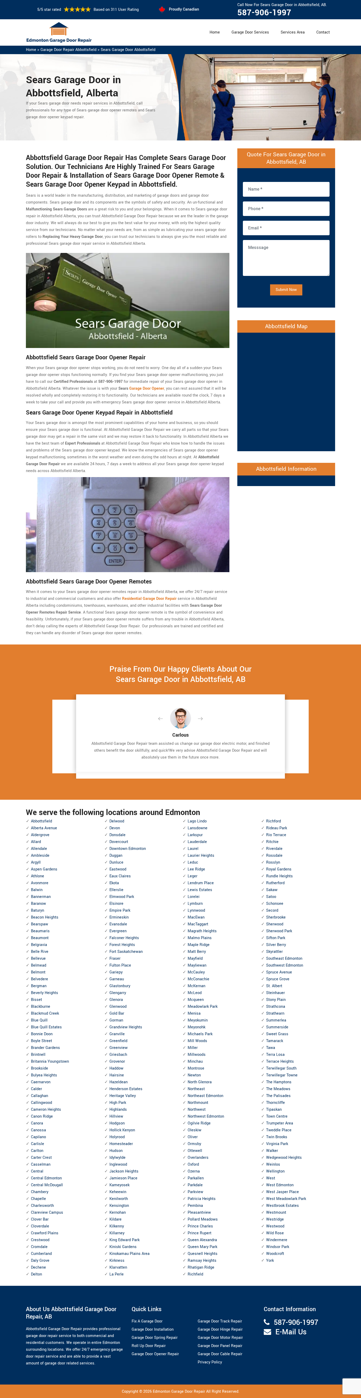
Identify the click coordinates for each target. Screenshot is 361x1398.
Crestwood (40, 1240)
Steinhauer (275, 993)
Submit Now (286, 290)
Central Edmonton (46, 1178)
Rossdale (274, 855)
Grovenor (117, 1061)
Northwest (197, 1109)
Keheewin (117, 1192)
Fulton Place (120, 965)
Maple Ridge (199, 945)
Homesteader (121, 1144)
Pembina (195, 1205)
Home (215, 32)
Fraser (115, 958)
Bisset (36, 999)
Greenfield (118, 1041)
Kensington (119, 1205)
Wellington (275, 1171)
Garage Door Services (250, 32)
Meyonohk (196, 1027)
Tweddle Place (278, 1130)
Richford (273, 821)
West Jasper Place (282, 1192)
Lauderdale (197, 842)
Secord (272, 910)
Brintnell (38, 1054)
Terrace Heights (280, 1061)
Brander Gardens (45, 1048)
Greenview (118, 1048)
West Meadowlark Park (286, 1199)
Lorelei (194, 897)
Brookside (39, 1068)
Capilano (38, 1137)
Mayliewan (197, 965)
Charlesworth (42, 1205)
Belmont (38, 972)
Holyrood (117, 1137)
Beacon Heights (44, 917)
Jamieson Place (123, 1178)
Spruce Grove (277, 979)
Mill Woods (197, 1041)
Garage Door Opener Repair (155, 1354)
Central (37, 1171)
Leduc (193, 862)
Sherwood (274, 924)
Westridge (275, 1219)
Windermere (276, 1240)
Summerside (277, 1027)
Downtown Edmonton (127, 848)
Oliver (193, 1137)
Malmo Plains (200, 938)
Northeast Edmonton (205, 1096)
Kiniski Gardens (123, 1247)
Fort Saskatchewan (126, 951)
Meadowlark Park (202, 1006)
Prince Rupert (199, 1233)
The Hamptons (278, 1082)
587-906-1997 (264, 12)
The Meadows (278, 1089)
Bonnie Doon (42, 1034)
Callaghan (39, 1096)
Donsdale (117, 835)
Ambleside (40, 855)
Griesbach (118, 1054)
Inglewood (118, 1164)
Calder (36, 1089)
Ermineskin (119, 917)
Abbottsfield (41, 821)
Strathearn (275, 1013)
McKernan (196, 986)
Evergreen (118, 931)
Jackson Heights (123, 1171)
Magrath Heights (202, 931)
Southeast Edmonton (284, 958)
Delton (36, 1274)
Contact (323, 32)
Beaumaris (40, 931)
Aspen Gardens (44, 869)
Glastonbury (119, 986)
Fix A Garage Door (147, 1321)
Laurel (193, 848)
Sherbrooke (276, 917)
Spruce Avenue (279, 972)
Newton (194, 1075)
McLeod (195, 993)
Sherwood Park (279, 931)
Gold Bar (116, 1013)
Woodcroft (275, 1253)
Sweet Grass (277, 1034)
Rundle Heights (279, 876)
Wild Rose (275, 1233)
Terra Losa (275, 1054)
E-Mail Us (291, 1332)
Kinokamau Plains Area (129, 1253)
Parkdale (195, 1185)
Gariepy (116, 972)
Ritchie (272, 842)
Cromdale (39, 1247)
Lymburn (195, 903)
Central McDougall (47, 1185)
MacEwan (196, 917)
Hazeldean (118, 1082)
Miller (193, 1048)
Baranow (38, 903)
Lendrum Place (201, 883)
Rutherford (275, 883)
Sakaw (271, 890)
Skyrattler (274, 951)
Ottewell (195, 1151)
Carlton (37, 1151)
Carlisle (37, 1144)
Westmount (276, 1212)
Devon (114, 828)
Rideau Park (276, 828)
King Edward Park (124, 1240)
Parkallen (196, 1178)
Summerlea (276, 1020)
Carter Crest (41, 1157)
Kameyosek (119, 1185)
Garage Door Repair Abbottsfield (68, 50)
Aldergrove (40, 835)
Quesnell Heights (202, 1253)
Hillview (116, 1116)
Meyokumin (198, 1020)
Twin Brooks (276, 1137)
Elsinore (116, 903)
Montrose (196, 1068)
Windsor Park (277, 1247)
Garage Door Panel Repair (220, 1346)
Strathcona (275, 1006)
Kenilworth (118, 1199)
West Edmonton (280, 1185)
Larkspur (195, 835)
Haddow (116, 1068)
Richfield (195, 1274)
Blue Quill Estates (46, 1027)
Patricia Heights (202, 1199)
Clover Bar (40, 1219)
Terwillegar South (281, 1068)
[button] (164, 719)
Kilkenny (116, 1226)
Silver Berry (276, 945)
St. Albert (274, 986)
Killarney (116, 1233)
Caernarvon (40, 1082)
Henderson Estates (125, 1089)
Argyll (36, 862)
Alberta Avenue (44, 828)
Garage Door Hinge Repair (220, 1329)
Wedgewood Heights (284, 1157)
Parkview (195, 1192)
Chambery (39, 1192)
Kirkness (116, 1260)
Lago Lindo (197, 821)
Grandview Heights (125, 1027)
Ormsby (194, 1144)
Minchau (195, 1061)
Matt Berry (197, 951)
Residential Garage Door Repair (149, 598)
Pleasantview (199, 1212)
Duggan (115, 855)
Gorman (116, 1020)
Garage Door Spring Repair (155, 1337)
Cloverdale (40, 1226)
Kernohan (117, 1212)
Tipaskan (274, 1109)
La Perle (116, 1274)
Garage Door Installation (153, 1329)
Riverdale (274, 848)
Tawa (270, 1048)
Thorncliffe (275, 1102)
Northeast (196, 1089)
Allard (36, 842)
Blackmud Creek (45, 1013)
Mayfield (195, 958)
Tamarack (274, 1041)
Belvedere (39, 979)
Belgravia (39, 945)
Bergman (39, 986)
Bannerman (41, 897)
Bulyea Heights (44, 1075)
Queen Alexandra (202, 1240)
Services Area (293, 32)
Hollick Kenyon (122, 1130)
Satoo (271, 897)
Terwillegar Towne (282, 1075)
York (270, 1260)
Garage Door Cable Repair (220, 1354)
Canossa (38, 1130)
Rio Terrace (276, 835)
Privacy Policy (210, 1362)
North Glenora (200, 1082)
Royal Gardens (278, 869)
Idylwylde (117, 1157)
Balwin (37, 890)
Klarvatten (118, 1267)
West (270, 1178)
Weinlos (273, 1164)
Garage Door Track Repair (220, 1321)
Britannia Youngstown (50, 1061)
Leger (192, 876)
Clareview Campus (47, 1212)
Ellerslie (116, 890)
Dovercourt (118, 842)
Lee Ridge (196, 869)
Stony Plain (276, 999)
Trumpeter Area (279, 1123)
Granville (117, 1034)
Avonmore (39, 883)
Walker (272, 1151)
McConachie (198, 979)
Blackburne (40, 1006)
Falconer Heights (124, 938)
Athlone (37, 876)
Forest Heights (122, 945)
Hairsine (116, 1075)
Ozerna (194, 1171)
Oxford (193, 1164)
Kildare (115, 1219)
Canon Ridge (42, 1116)
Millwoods (197, 1054)
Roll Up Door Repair (149, 1346)
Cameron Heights (46, 1109)
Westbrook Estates (282, 1205)
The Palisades (278, 1096)
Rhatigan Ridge (201, 1267)
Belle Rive (39, 951)
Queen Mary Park (202, 1247)
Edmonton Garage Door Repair (179, 1391)
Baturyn (37, 910)
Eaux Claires (120, 876)
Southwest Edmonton (284, 965)
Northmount (198, 1102)
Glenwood (118, 1006)
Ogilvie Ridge (199, 1123)
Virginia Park (277, 1144)
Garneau (116, 979)
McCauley (196, 972)
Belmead (38, 965)
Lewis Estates (200, 890)
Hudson (116, 1151)
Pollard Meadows (203, 1219)
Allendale (39, 848)
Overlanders (198, 1157)
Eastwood (117, 869)
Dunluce (116, 862)
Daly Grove (40, 1260)
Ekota (114, 883)
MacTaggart (198, 924)
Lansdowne (197, 828)
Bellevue (38, 958)
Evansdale (118, 924)
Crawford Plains (44, 1233)
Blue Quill (39, 1020)
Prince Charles (200, 1226)
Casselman (40, 1164)
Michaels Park (200, 1034)
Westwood (275, 1226)
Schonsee (274, 903)
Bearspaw (39, 924)
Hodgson (117, 1123)
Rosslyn (273, 862)
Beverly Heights (44, 993)
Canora (37, 1123)
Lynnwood (196, 910)
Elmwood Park (121, 897)
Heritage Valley (122, 1096)
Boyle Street (41, 1041)
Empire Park (119, 910)
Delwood (116, 821)
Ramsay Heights (202, 1260)
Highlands (118, 1109)
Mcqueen (196, 999)
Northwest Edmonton (206, 1116)
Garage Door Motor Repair (220, 1337)
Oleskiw (194, 1130)
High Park (117, 1102)
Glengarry (117, 993)
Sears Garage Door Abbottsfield (128, 50)
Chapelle (38, 1199)
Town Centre (277, 1116)
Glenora (116, 999)
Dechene (38, 1267)
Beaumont (40, 938)
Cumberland (41, 1253)
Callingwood (41, 1102)
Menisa (194, 1013)
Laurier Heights (201, 855)
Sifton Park (275, 938)
